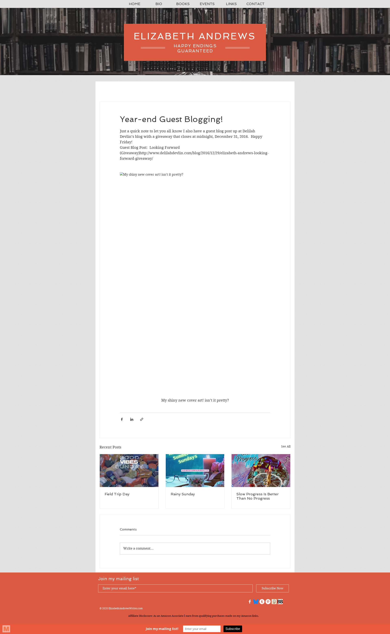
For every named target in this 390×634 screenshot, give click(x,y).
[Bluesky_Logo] (255, 601)
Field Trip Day (117, 494)
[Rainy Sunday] (195, 470)
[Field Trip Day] (129, 470)
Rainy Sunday (183, 494)
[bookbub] (280, 601)
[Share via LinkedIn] (132, 419)
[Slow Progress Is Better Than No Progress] (261, 470)
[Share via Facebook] (122, 419)
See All (285, 446)
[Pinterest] (268, 601)
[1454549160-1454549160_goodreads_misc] (274, 601)
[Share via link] (142, 419)
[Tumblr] (261, 601)
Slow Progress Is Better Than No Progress (257, 496)
